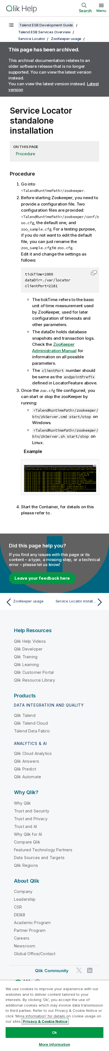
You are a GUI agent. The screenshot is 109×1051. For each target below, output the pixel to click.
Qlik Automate (27, 776)
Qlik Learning (26, 664)
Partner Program (30, 930)
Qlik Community (51, 970)
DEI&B (19, 914)
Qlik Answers (26, 761)
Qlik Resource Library (34, 680)
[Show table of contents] (11, 25)
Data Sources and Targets (39, 857)
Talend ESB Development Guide (46, 25)
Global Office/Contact (34, 953)
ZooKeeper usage (66, 38)
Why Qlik (22, 803)
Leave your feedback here (42, 578)
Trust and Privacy (31, 818)
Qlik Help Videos (30, 641)
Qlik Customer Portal (34, 672)
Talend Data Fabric (32, 731)
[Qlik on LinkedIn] (90, 970)
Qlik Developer (28, 649)
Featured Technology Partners (43, 849)
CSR (18, 907)
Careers (21, 938)
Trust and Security (31, 811)
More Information (54, 1044)
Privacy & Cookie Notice (45, 1021)
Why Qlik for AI (28, 834)
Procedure (25, 153)
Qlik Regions (26, 865)
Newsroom (24, 946)
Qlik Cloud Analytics (33, 753)
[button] (94, 273)
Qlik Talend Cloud (31, 723)
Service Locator (31, 38)
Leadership (25, 899)
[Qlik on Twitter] (79, 970)
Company (23, 891)
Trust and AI (25, 826)
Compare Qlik (27, 842)
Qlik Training (25, 656)
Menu (101, 10)
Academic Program (32, 922)
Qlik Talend (24, 715)
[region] (54, 1015)
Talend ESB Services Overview (44, 32)
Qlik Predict (25, 769)
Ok (54, 1032)
